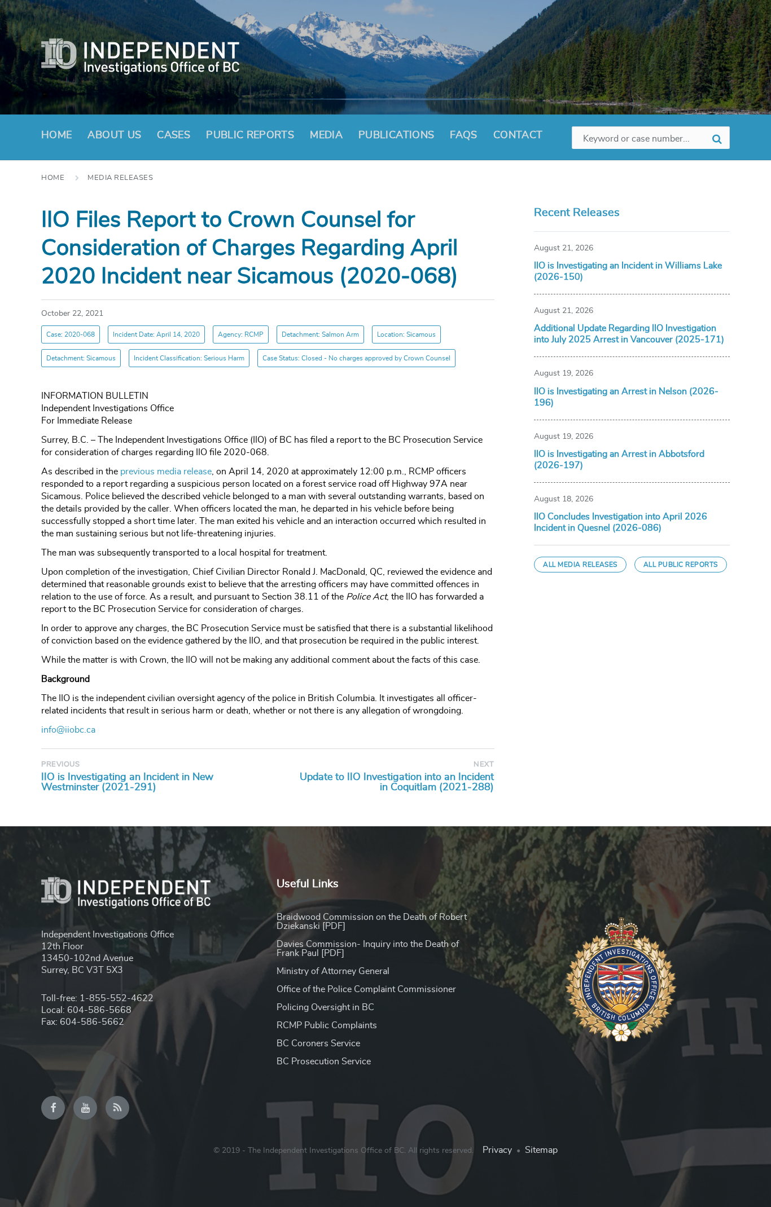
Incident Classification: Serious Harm (189, 358)
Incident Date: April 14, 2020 (156, 334)
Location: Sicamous (406, 334)
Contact (518, 135)
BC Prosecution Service (324, 1061)
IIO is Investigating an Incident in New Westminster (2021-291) (127, 782)
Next (484, 764)
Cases (173, 135)
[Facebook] (53, 1108)
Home (56, 135)
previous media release (166, 471)
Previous (60, 764)
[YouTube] (85, 1108)
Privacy (497, 1150)
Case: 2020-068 (70, 334)
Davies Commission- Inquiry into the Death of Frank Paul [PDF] (368, 949)
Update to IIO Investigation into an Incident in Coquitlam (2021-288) (397, 782)
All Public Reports (680, 564)
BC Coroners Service (318, 1043)
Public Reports (250, 135)
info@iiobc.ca (68, 729)
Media (326, 135)
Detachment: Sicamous (81, 358)
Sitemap (541, 1150)
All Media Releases (580, 564)
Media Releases (120, 178)
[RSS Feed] (117, 1108)
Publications (396, 135)
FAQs (463, 135)
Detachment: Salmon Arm (320, 334)
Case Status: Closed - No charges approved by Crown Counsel (356, 358)
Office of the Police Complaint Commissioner (366, 989)
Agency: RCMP (241, 334)
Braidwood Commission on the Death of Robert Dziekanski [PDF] (372, 922)
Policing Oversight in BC (325, 1007)
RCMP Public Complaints (327, 1025)
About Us (114, 135)
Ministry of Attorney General (333, 971)
